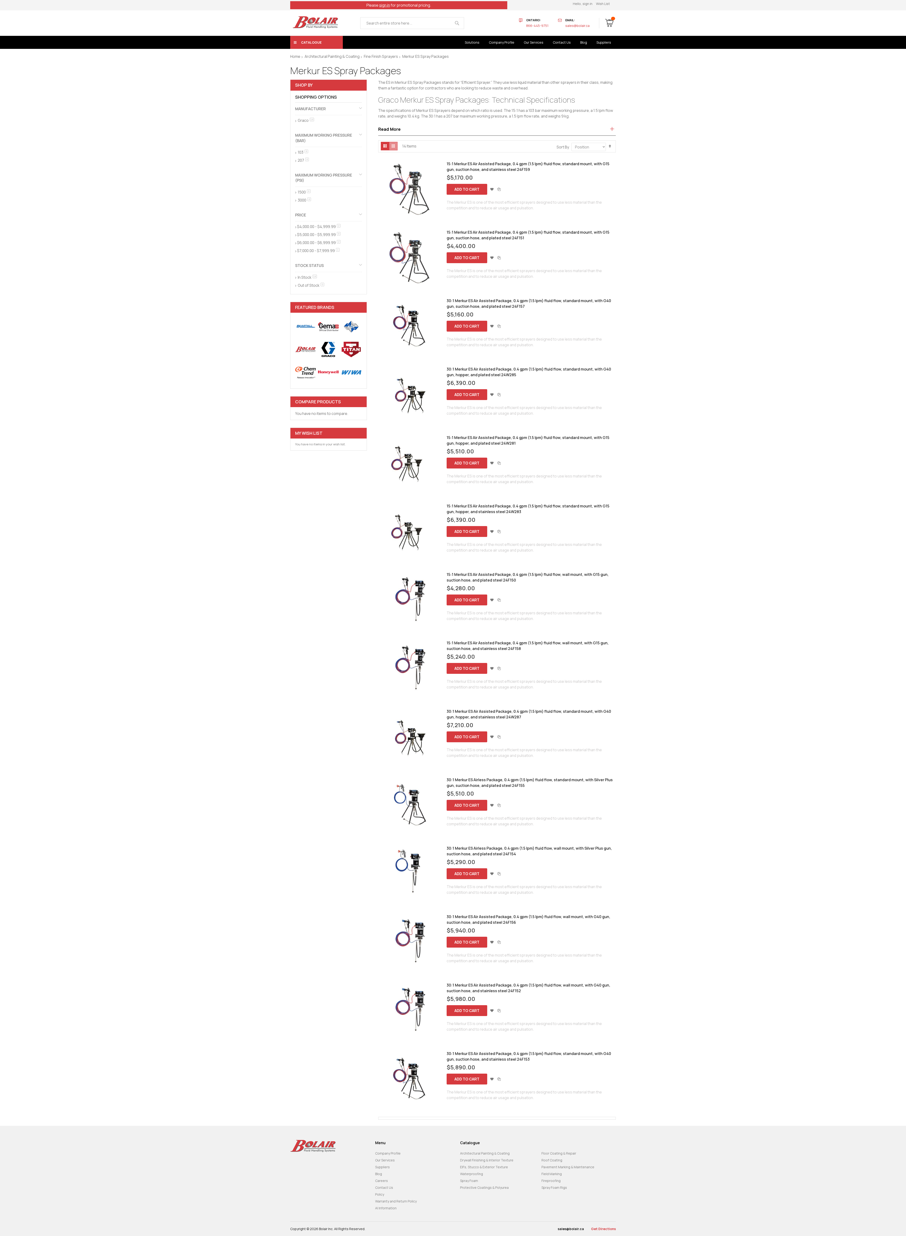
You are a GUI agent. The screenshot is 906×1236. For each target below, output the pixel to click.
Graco (305, 120)
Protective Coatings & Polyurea (484, 1187)
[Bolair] (315, 22)
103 (302, 152)
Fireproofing (551, 1180)
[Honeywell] (328, 372)
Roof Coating (551, 1160)
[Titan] (351, 349)
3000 (304, 200)
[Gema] (328, 326)
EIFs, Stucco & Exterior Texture (484, 1167)
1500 (303, 192)
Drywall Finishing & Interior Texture (486, 1160)
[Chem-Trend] (305, 372)
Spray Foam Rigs (554, 1187)
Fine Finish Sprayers (381, 56)
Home (295, 56)
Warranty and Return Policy (396, 1201)
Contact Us (384, 1187)
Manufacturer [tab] (310, 108)
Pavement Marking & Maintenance (567, 1167)
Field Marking (551, 1174)
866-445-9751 (537, 25)
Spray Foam (469, 1180)
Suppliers (382, 1167)
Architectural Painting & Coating (332, 56)
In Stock (307, 277)
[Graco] (328, 349)
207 (303, 160)
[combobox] (412, 23)
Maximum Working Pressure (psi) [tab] (323, 178)
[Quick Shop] (410, 189)
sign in (384, 5)
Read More (389, 129)
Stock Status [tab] (309, 265)
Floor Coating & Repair (558, 1153)
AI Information (386, 1208)
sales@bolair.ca (577, 25)
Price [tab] (300, 215)
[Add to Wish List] (491, 189)
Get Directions (603, 1229)
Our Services (385, 1160)
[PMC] (351, 326)
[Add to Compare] (499, 189)
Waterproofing (471, 1174)
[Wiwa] (351, 372)
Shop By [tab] (304, 85)
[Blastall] (305, 326)
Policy (379, 1194)
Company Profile (388, 1153)
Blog (378, 1174)
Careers (381, 1180)
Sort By (563, 147)
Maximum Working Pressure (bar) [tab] (323, 138)
